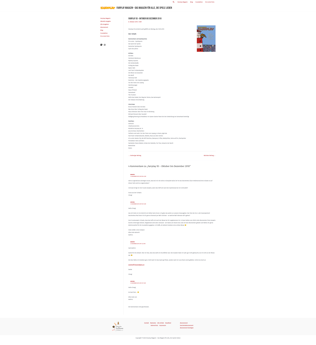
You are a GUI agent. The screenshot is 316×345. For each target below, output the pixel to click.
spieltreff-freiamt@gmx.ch (136, 265)
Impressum (162, 325)
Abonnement (104, 27)
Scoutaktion (199, 2)
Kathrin (132, 202)
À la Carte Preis (209, 2)
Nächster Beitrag (209, 155)
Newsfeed (168, 323)
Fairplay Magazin (183, 2)
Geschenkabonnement (186, 325)
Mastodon (153, 323)
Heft (140, 22)
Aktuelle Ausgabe (105, 21)
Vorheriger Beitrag (135, 155)
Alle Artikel (160, 323)
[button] (174, 2)
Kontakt (146, 323)
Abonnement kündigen (186, 328)
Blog (191, 2)
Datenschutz (154, 325)
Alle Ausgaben (104, 24)
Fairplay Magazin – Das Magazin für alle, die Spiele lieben (144, 8)
